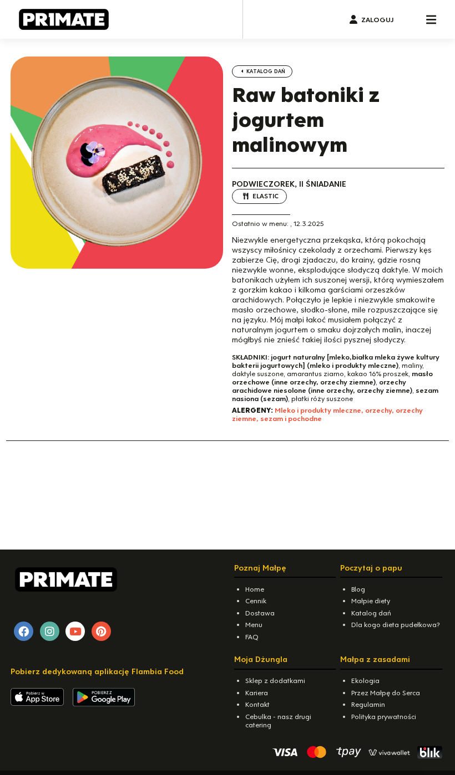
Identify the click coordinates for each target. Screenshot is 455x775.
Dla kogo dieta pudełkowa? (395, 624)
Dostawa (260, 613)
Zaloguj (377, 20)
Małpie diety (370, 601)
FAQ (252, 637)
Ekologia (365, 680)
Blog (358, 589)
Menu (253, 624)
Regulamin (368, 704)
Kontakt (257, 704)
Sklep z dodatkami (275, 680)
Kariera (256, 693)
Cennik (255, 601)
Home (254, 589)
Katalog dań (265, 71)
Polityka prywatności (383, 716)
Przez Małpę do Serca (385, 693)
